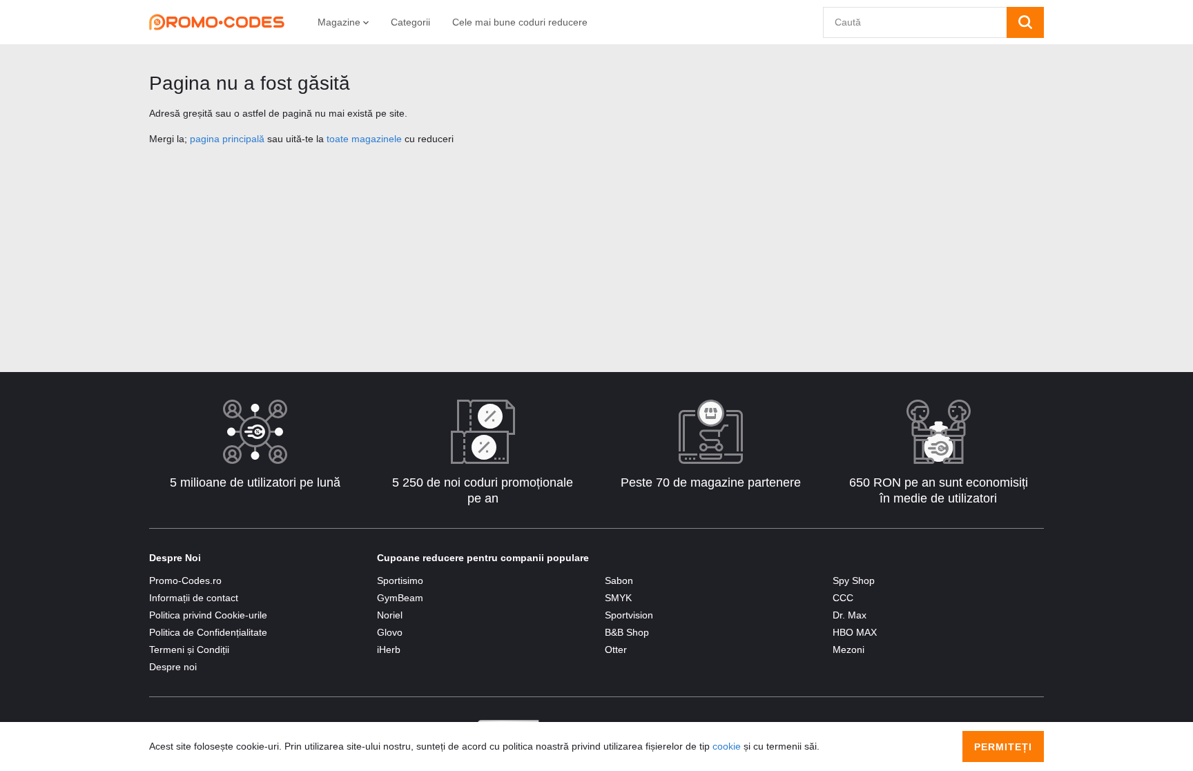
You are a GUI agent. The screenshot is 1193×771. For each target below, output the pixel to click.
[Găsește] (1025, 22)
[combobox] (915, 22)
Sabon (619, 580)
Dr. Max (849, 615)
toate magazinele (364, 138)
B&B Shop (627, 632)
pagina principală (227, 138)
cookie (726, 746)
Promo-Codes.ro (185, 580)
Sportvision (629, 615)
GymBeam (400, 597)
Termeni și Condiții (189, 649)
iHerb (388, 649)
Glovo (389, 632)
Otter (616, 649)
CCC (843, 597)
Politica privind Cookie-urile (208, 615)
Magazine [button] (340, 22)
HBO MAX (855, 632)
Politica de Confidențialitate (208, 632)
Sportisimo (400, 580)
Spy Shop (854, 580)
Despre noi (173, 666)
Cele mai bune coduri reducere (520, 22)
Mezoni (848, 649)
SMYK (618, 597)
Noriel (389, 615)
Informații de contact (193, 597)
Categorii (410, 22)
